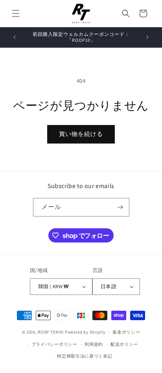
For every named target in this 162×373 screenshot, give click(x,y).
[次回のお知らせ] (147, 37)
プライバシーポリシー (54, 344)
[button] (15, 13)
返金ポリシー (126, 332)
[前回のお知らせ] (14, 37)
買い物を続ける (81, 134)
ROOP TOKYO (51, 332)
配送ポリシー (124, 344)
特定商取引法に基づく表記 (84, 356)
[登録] (120, 207)
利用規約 (94, 344)
